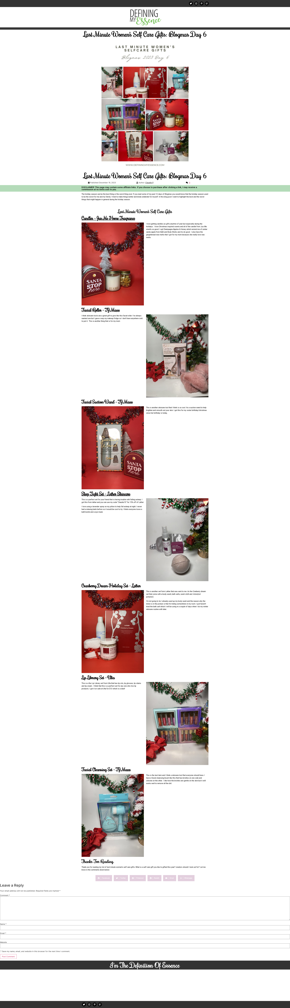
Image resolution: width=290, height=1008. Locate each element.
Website (3, 942)
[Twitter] (191, 3)
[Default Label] (201, 3)
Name (3, 924)
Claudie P (149, 182)
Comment (5, 895)
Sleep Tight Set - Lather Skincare (106, 494)
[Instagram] (196, 3)
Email (3, 933)
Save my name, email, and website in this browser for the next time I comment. (36, 951)
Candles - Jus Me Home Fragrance (108, 218)
